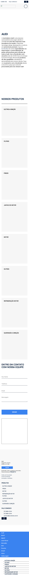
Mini (2, 545)
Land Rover (4, 540)
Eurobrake (5, 49)
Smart (3, 551)
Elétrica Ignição (10, 109)
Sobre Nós (4, 1)
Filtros (6, 141)
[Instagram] (27, 2)
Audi (2, 533)
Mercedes (4, 543)
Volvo (3, 553)
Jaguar (3, 538)
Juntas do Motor (10, 205)
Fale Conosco (13, 1)
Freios (6, 173)
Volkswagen (5, 556)
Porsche (3, 548)
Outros (6, 269)
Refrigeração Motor (11, 301)
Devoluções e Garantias (7, 478)
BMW (3, 535)
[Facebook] (25, 2)
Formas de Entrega (6, 476)
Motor (6, 237)
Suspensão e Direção (11, 333)
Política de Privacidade (7, 475)
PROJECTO (13, 472)
